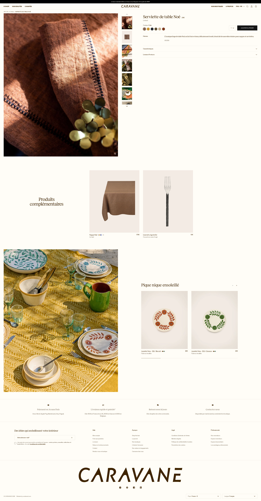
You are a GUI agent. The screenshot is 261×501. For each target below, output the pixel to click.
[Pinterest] (127, 487)
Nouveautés (17, 6)
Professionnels (215, 430)
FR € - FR (239, 6)
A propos (229, 6)
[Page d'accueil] (130, 6)
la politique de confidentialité (37, 444)
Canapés (28, 6)
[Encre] (152, 29)
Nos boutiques (217, 6)
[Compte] (251, 6)
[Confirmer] (72, 438)
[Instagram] (120, 487)
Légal (173, 430)
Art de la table (9, 12)
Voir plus (166, 40)
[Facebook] (133, 487)
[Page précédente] (127, 14)
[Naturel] (159, 29)
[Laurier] (155, 29)
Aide (94, 430)
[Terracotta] (163, 29)
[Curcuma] (148, 29)
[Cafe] (144, 29)
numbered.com (27, 496)
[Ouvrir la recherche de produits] (247, 6)
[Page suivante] (127, 106)
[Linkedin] (140, 487)
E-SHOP (6, 6)
